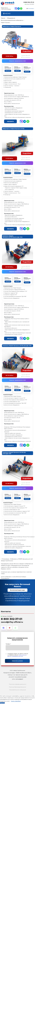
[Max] (16, 8)
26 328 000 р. (9, 267)
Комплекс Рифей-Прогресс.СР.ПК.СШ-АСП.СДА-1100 (14, 453)
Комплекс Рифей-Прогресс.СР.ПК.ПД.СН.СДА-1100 (12, 236)
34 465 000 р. (9, 483)
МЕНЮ (7, 14)
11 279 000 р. (9, 158)
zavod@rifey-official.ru (12, 622)
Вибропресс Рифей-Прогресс (12, 26)
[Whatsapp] (21, 8)
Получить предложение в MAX (17, 60)
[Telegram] (18, 8)
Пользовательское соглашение (17, 690)
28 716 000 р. (9, 375)
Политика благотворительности (17, 687)
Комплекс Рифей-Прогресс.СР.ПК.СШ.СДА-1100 (17, 345)
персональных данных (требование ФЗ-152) (17, 655)
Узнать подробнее (16, 701)
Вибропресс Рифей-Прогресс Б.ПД (13, 128)
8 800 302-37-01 (29, 2)
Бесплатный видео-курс (17, 590)
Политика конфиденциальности (17, 684)
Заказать (10, 121)
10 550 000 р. (9, 56)
